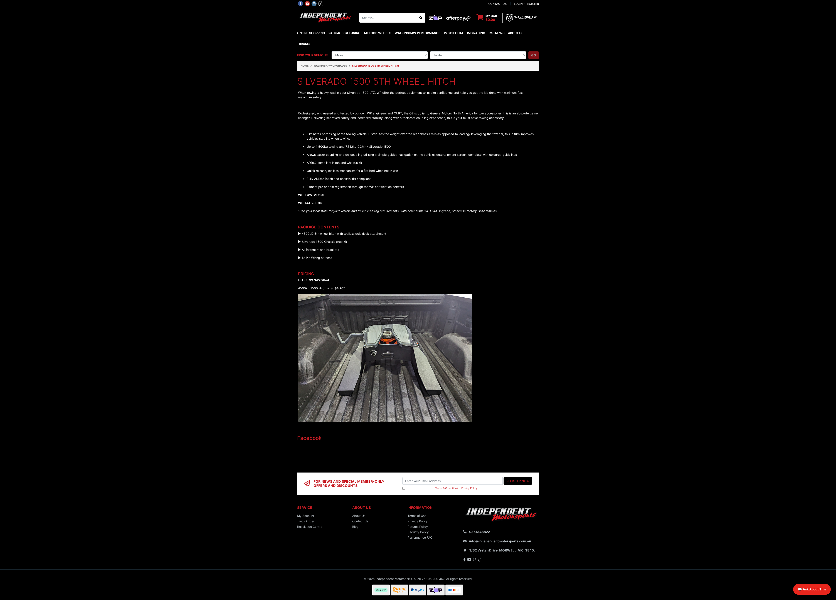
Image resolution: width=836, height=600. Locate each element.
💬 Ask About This (812, 589)
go (533, 55)
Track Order (305, 521)
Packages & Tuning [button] (345, 33)
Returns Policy (418, 526)
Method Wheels (377, 33)
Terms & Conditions (446, 488)
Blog (355, 526)
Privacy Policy (469, 488)
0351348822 (479, 532)
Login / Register (526, 3)
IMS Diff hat (454, 33)
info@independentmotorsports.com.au (500, 541)
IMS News (496, 33)
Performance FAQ (420, 537)
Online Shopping (311, 33)
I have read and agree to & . (442, 488)
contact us (497, 3)
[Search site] (421, 18)
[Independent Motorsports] (325, 17)
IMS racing (476, 33)
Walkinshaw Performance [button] (417, 33)
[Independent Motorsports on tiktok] (320, 3)
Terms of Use (417, 516)
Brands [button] (305, 44)
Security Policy (418, 532)
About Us (515, 33)
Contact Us (360, 521)
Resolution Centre (309, 526)
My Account (305, 516)
